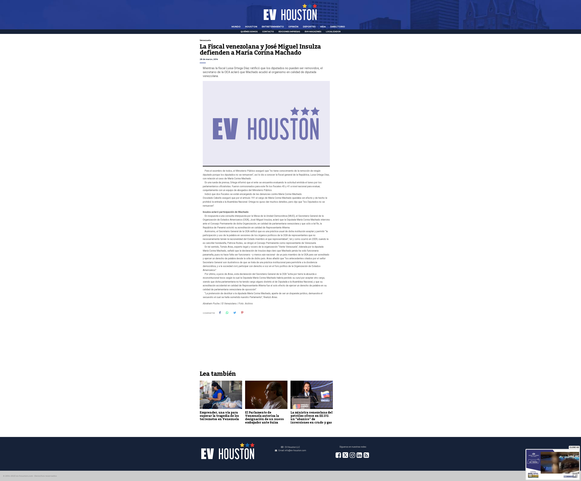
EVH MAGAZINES (313, 31)
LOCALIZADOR (333, 31)
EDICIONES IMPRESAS (289, 31)
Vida (323, 26)
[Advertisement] (266, 346)
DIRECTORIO (337, 26)
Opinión (293, 26)
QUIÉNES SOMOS (249, 31)
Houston (251, 26)
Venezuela (205, 40)
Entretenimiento (273, 26)
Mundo (236, 26)
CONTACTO (268, 31)
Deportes (309, 26)
